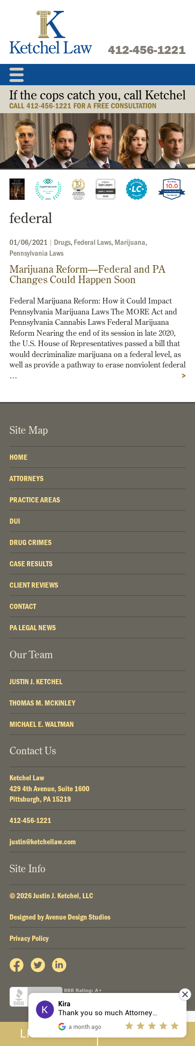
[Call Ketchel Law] (97, 99)
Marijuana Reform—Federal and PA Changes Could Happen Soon (87, 274)
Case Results (31, 563)
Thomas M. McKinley (42, 702)
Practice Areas (34, 499)
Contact (22, 606)
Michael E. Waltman (41, 724)
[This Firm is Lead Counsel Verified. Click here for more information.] (136, 189)
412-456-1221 (147, 49)
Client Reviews (33, 585)
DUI (14, 521)
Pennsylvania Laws (36, 253)
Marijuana (130, 242)
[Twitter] (38, 965)
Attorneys (26, 478)
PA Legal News (32, 627)
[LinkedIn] (59, 965)
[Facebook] (16, 965)
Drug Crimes (30, 542)
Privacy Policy (29, 938)
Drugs (62, 242)
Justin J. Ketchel (35, 681)
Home (18, 457)
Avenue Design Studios (77, 916)
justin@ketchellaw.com (42, 841)
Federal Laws (92, 242)
